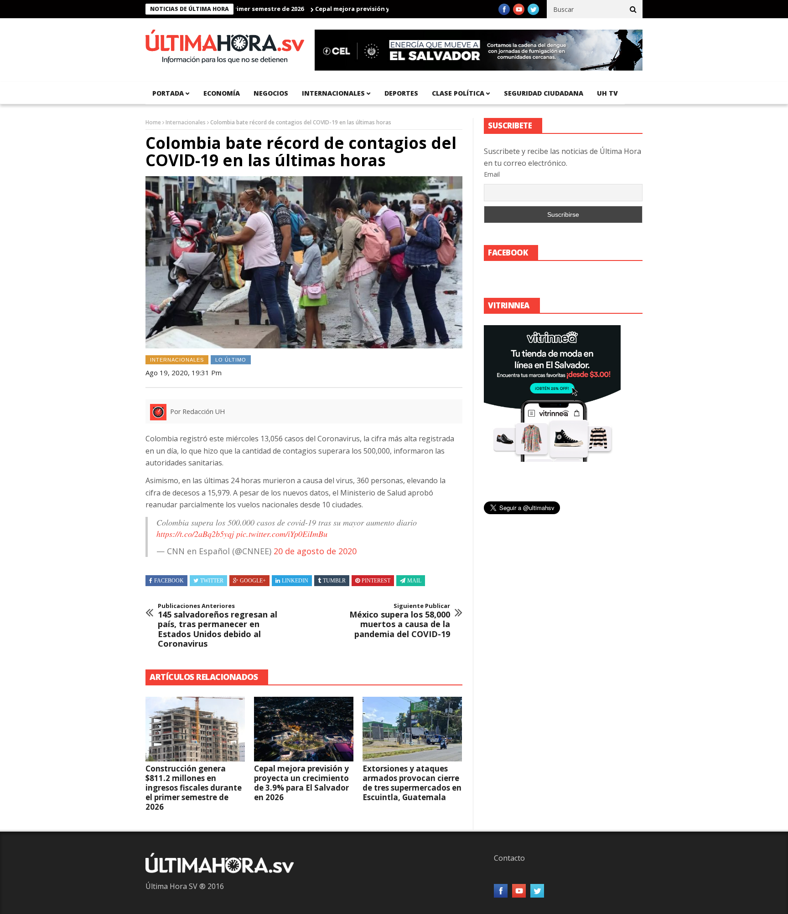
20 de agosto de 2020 (315, 551)
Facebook (169, 580)
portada (168, 93)
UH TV (607, 93)
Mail (414, 580)
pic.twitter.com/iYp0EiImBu (281, 533)
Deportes (401, 93)
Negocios (271, 93)
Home (153, 122)
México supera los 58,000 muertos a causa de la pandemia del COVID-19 (399, 621)
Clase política (458, 93)
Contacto (509, 858)
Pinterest (376, 580)
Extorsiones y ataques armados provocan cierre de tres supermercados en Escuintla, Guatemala (412, 782)
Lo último (230, 360)
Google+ (253, 580)
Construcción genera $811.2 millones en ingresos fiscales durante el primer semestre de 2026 (193, 787)
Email (492, 174)
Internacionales (333, 93)
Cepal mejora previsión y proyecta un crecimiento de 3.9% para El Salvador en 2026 (301, 782)
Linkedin (295, 580)
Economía (221, 93)
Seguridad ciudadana (543, 93)
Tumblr (334, 580)
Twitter (211, 580)
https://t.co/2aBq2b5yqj (195, 533)
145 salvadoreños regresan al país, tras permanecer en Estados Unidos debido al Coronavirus (217, 626)
